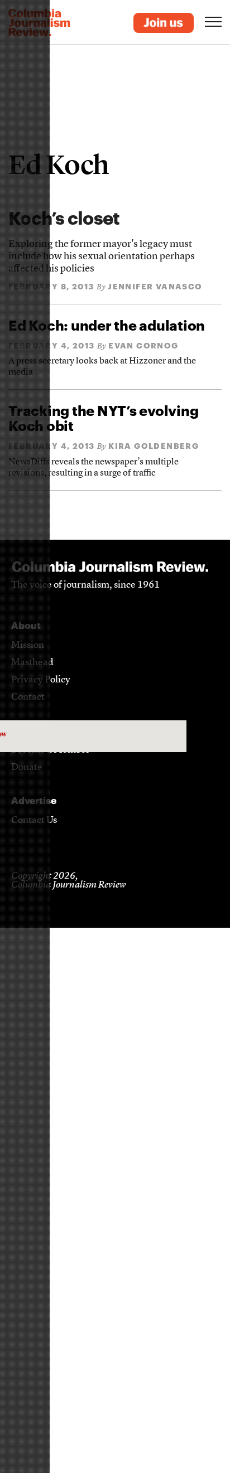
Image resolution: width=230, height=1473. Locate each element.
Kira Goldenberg (153, 445)
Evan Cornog (143, 345)
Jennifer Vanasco (155, 286)
